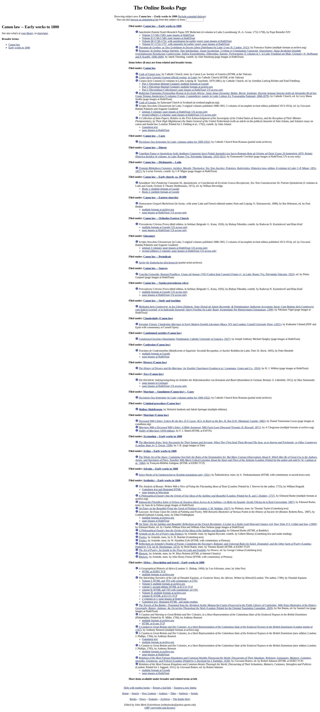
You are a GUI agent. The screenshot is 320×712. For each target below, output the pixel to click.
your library (27, 33)
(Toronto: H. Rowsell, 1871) (200, 427)
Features (153, 699)
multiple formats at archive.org (158, 209)
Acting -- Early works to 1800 (159, 451)
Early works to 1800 (19, 47)
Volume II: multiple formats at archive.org (164, 592)
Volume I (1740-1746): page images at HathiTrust (168, 35)
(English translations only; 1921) (174, 474)
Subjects (183, 693)
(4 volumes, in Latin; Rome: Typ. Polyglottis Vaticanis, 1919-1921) (223, 155)
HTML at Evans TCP (153, 623)
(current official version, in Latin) (168, 77)
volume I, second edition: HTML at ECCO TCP (167, 586)
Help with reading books (137, 687)
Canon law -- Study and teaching (161, 300)
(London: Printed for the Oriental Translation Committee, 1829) (226, 607)
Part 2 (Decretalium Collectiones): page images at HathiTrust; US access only (182, 89)
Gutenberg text (150, 127)
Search (135, 693)
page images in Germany (155, 383)
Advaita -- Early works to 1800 (160, 468)
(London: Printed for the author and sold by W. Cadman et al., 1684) (226, 460)
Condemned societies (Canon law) (162, 333)
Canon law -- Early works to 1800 (162, 26)
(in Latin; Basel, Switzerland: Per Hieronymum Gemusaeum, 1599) (224, 308)
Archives (165, 699)
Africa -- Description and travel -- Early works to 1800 (173, 562)
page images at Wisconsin (155, 492)
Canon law (14, 44)
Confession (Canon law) (156, 344)
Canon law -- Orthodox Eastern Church (166, 218)
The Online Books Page (160, 7)
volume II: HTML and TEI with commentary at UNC (170, 589)
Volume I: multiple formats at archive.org (163, 583)
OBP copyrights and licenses (159, 707)
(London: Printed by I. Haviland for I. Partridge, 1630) (223, 659)
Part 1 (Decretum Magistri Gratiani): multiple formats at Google (175, 83)
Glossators (149, 235)
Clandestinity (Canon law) (158, 318)
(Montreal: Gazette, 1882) (202, 421)
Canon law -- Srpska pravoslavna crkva (165, 283)
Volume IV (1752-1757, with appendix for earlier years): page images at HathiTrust (186, 44)
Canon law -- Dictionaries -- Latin (162, 162)
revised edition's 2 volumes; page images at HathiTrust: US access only (179, 114)
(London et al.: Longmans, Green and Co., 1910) (199, 368)
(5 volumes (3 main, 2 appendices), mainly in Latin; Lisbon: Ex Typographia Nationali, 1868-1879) (226, 95)
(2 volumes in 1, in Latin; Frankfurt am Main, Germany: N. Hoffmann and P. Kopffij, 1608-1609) (226, 53)
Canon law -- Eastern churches (160, 197)
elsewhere (42, 33)
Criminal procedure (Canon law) (161, 403)
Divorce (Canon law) (155, 362)
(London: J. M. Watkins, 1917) (184, 508)
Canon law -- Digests (155, 147)
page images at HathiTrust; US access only (164, 212)
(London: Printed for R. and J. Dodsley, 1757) (207, 495)
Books (133, 699)
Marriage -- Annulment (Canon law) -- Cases (168, 391)
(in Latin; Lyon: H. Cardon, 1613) (194, 47)
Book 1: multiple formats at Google (160, 188)
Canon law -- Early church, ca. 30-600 (164, 176)
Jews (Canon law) (153, 374)
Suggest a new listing (185, 687)
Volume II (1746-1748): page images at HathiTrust (168, 38)
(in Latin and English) (172, 550)
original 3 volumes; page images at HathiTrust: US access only (175, 111)
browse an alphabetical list (144, 19)
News (143, 699)
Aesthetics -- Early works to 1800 (161, 480)
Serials (194, 693)
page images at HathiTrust (155, 130)
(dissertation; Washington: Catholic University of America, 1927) (184, 339)
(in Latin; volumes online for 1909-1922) (174, 141)
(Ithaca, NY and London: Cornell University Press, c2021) (210, 324)
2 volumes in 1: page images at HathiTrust (164, 598)
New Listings (149, 693)
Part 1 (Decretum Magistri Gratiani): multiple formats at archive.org (177, 86)
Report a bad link (162, 687)
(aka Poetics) (161, 533)
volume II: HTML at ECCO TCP (159, 595)
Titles (173, 693)
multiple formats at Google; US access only (165, 227)
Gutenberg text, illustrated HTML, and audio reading (170, 601)
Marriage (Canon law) (156, 415)
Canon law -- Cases (154, 135)
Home (125, 693)
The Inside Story (181, 699)
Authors (163, 693)
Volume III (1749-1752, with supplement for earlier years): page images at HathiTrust (187, 41)
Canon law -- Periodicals (157, 256)
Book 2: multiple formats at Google (160, 191)
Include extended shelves (192, 16)
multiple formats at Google (156, 353)
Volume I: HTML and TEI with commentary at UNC (170, 580)
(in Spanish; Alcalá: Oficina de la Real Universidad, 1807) (216, 502)
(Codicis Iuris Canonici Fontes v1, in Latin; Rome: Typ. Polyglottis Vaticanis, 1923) (216, 274)
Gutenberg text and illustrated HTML (161, 489)
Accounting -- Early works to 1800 (162, 436)
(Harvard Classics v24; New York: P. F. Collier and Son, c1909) (227, 524)
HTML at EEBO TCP (154, 571)
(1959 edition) (157, 430)
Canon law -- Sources (155, 268)
